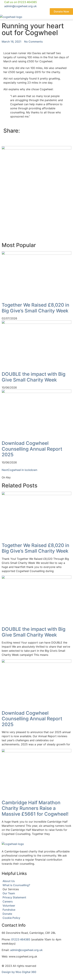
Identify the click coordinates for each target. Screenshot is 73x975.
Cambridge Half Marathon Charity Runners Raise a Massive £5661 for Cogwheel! (35, 808)
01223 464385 (20, 939)
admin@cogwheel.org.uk (26, 950)
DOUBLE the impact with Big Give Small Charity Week (33, 377)
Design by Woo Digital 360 (19, 972)
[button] (36, 20)
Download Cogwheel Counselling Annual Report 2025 (32, 448)
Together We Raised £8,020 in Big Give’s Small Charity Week (35, 308)
